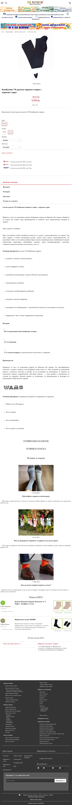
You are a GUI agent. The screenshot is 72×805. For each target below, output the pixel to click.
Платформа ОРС (18, 762)
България (7, 732)
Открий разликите (9, 726)
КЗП (15, 766)
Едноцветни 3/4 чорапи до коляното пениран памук (52, 733)
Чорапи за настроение (44, 689)
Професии (42, 697)
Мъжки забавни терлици (46, 684)
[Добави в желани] (67, 152)
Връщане (6, 187)
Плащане (6, 192)
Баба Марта (43, 711)
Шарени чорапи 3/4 (10, 730)
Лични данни (17, 759)
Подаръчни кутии (43, 718)
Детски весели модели (10, 728)
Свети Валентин (44, 708)
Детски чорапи (8, 735)
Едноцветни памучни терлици (47, 728)
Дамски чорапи (9, 31)
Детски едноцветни (44, 741)
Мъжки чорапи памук (10, 707)
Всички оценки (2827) (36, 638)
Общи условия (18, 755)
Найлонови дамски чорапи (46, 743)
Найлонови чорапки (10, 701)
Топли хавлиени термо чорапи (47, 739)
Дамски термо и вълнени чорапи (13, 695)
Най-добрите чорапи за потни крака (36, 496)
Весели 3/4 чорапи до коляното (13, 690)
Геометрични (8, 724)
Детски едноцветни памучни (12, 739)
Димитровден (9, 722)
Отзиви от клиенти (10, 201)
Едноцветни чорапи (44, 721)
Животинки (42, 692)
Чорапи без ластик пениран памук (48, 731)
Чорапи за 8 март (10, 716)
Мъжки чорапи (8, 704)
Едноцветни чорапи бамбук (46, 726)
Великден (8, 715)
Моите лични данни (36, 799)
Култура (41, 701)
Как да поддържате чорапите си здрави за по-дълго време (36, 541)
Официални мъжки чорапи (46, 686)
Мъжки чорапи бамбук (10, 709)
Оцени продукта (36, 83)
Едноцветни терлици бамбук (46, 729)
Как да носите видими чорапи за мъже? (36, 585)
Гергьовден (9, 721)
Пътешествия (43, 695)
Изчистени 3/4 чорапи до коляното (14, 691)
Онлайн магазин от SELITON (36, 803)
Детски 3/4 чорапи (9, 741)
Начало (2, 31)
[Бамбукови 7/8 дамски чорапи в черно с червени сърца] (36, 70)
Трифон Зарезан (44, 709)
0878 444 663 (48, 758)
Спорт (41, 703)
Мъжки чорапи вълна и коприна (13, 711)
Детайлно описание (10, 182)
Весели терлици (43, 699)
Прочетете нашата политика (36, 796)
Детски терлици (43, 715)
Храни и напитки (44, 694)
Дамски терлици (9, 697)
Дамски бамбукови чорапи (20, 31)
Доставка (6, 196)
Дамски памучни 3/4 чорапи (12, 688)
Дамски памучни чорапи (11, 685)
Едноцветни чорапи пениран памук (48, 724)
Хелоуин (8, 719)
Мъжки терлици (43, 682)
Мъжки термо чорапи (10, 713)
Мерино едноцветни (44, 735)
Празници (42, 706)
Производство (7, 769)
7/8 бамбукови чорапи (31, 31)
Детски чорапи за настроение (12, 737)
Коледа (8, 718)
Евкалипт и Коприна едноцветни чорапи (49, 737)
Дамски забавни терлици (12, 699)
